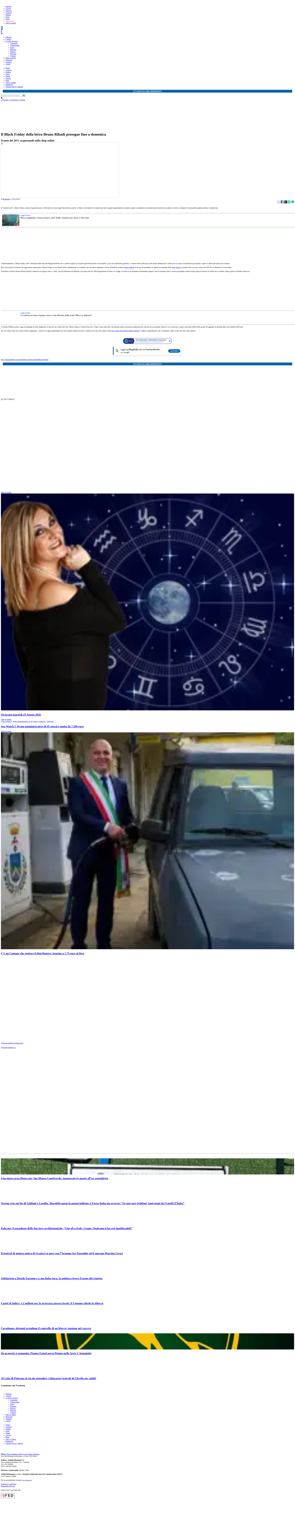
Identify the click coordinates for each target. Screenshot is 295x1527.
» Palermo (5, 100)
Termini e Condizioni (8, 1484)
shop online (176, 267)
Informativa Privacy (8, 1486)
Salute (8, 76)
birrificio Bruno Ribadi (30, 360)
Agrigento (14, 43)
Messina (13, 50)
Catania (8, 9)
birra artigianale (6, 360)
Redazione (6, 199)
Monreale (9, 60)
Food (7, 19)
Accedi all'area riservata (147, 91)
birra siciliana (17, 360)
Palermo (9, 6)
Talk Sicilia (10, 21)
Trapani (13, 56)
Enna (12, 48)
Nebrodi (9, 62)
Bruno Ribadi (129, 267)
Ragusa (13, 52)
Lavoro (8, 78)
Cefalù (8, 64)
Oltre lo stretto (11, 23)
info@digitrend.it (27, 1480)
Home (8, 68)
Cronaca (9, 13)
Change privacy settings (14, 87)
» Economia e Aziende (17, 100)
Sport (7, 17)
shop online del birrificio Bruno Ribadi (125, 331)
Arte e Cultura (11, 83)
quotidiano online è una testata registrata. (20, 1454)
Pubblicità (9, 85)
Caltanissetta (14, 45)
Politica (8, 15)
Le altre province (12, 41)
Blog (7, 81)
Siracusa (9, 11)
